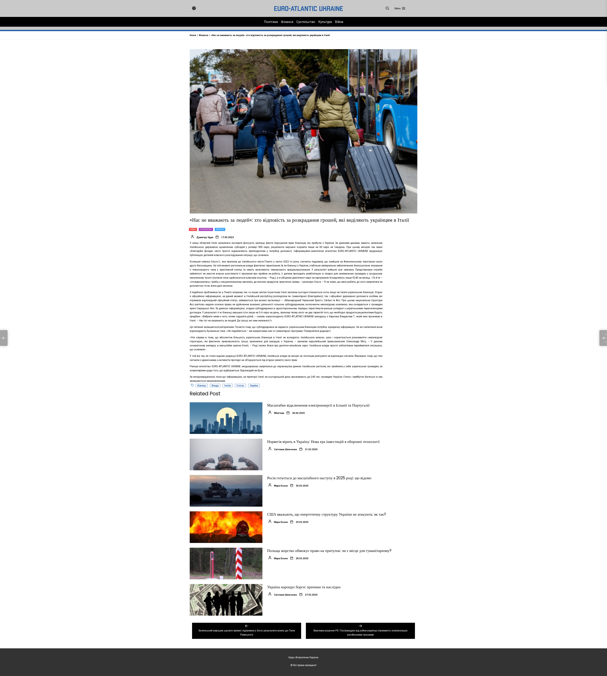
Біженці (201, 385)
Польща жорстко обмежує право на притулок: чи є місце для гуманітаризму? (329, 550)
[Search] (387, 8)
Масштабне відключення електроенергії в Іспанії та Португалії (318, 405)
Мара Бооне (281, 485)
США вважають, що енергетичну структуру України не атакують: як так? (326, 514)
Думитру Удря (204, 237)
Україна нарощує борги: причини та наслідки (303, 587)
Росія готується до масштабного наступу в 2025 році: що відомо (319, 478)
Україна (254, 385)
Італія (227, 385)
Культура (325, 22)
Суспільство (305, 22)
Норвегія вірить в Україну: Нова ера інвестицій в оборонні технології (323, 441)
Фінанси (287, 22)
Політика (271, 22)
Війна (339, 22)
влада (215, 385)
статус (240, 385)
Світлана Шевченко (285, 449)
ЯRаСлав (279, 413)
